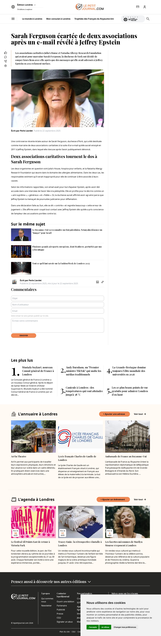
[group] (141, 18)
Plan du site (65, 631)
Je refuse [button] (105, 627)
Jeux (79, 617)
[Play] (141, 18)
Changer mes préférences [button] (125, 627)
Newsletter (46, 605)
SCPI (79, 602)
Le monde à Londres (32, 18)
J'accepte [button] (93, 627)
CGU (59, 617)
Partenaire (62, 605)
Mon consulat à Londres (58, 18)
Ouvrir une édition (65, 601)
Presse (60, 613)
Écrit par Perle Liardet (22, 130)
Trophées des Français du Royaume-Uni (94, 18)
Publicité (61, 609)
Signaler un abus (65, 621)
